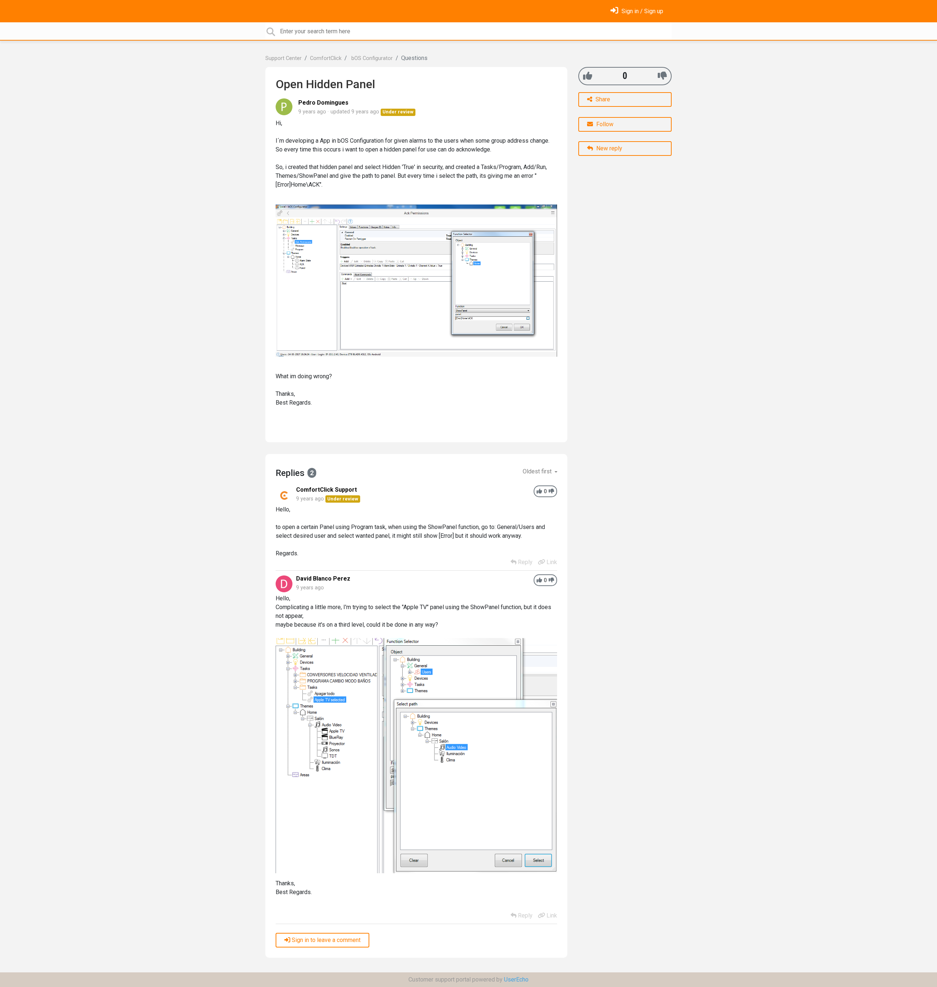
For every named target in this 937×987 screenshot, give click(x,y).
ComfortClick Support (326, 489)
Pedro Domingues (323, 102)
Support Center (283, 58)
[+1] (587, 76)
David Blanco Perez (323, 578)
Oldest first (538, 471)
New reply (608, 148)
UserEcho (516, 979)
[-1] (662, 76)
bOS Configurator (371, 58)
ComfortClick (325, 58)
